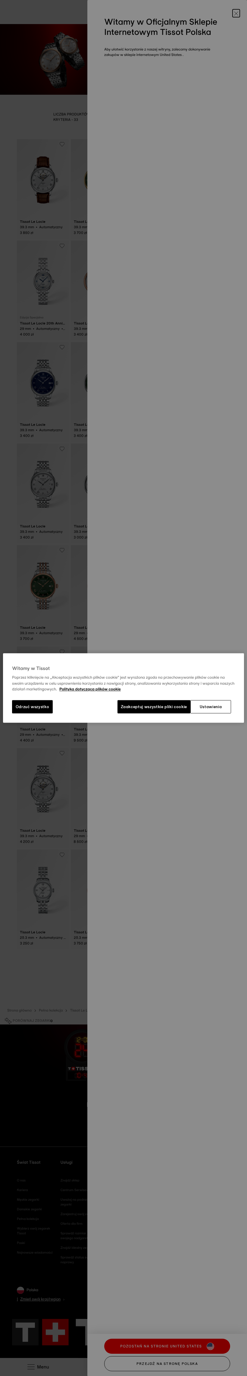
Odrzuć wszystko (32, 706)
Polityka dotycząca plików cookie (90, 689)
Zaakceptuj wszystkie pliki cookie (154, 706)
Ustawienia (211, 706)
